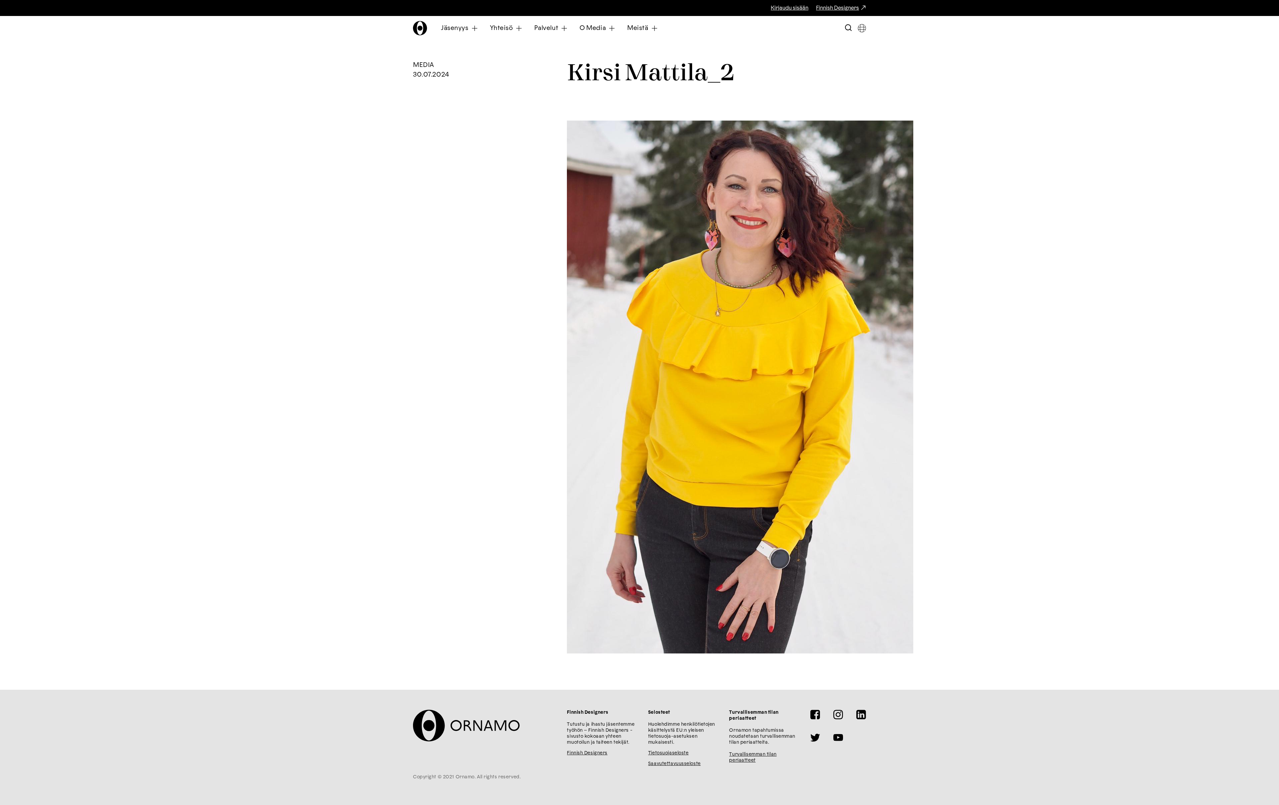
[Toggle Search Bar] (848, 28)
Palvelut (546, 28)
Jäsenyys (455, 28)
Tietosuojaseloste (668, 753)
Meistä (637, 28)
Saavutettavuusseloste (674, 763)
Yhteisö (501, 28)
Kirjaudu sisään (789, 8)
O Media (593, 28)
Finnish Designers (837, 8)
